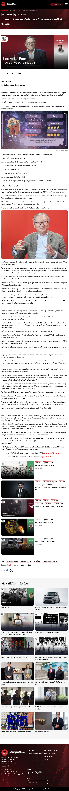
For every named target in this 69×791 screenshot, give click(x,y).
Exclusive (38, 501)
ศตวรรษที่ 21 (15, 565)
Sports (46, 759)
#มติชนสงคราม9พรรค (26, 561)
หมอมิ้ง (23, 565)
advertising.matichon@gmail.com (15, 774)
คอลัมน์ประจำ (7, 14)
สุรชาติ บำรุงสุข (48, 463)
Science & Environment (34, 753)
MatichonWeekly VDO (50, 482)
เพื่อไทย (29, 565)
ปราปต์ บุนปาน (59, 504)
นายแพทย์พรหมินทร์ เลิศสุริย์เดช (50, 561)
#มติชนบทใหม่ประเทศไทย (12, 561)
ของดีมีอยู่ (55, 501)
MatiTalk (62, 482)
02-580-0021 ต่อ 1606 (11, 772)
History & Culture (49, 753)
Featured (38, 463)
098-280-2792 (8, 769)
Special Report (20, 14)
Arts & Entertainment (51, 750)
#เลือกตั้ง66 (37, 561)
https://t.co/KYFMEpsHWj (51, 453)
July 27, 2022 (46, 457)
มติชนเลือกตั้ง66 (6, 565)
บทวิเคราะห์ (49, 504)
